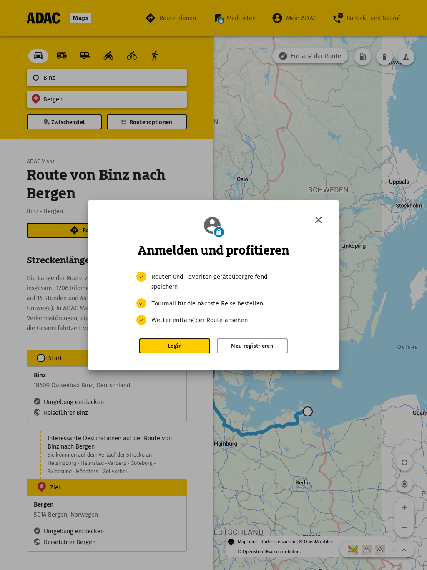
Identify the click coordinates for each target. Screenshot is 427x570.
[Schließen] (319, 220)
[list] (213, 298)
